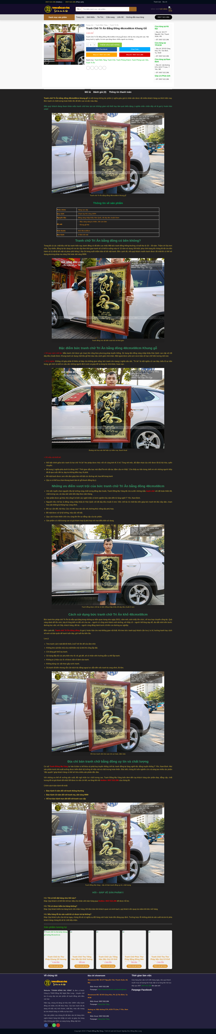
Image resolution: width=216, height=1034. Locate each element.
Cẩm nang (110, 17)
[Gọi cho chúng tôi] (54, 1025)
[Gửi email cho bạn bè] (96, 68)
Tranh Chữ (111, 60)
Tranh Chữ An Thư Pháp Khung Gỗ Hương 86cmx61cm (55, 958)
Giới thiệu (91, 17)
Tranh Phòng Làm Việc (140, 60)
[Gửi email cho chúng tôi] (171, 2)
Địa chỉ (165, 2)
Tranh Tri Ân (114, 25)
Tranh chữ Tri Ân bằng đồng (67, 630)
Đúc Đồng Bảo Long (134, 1031)
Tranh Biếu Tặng (101, 25)
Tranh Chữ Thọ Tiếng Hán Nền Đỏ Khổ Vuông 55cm (81, 958)
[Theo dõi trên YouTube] (58, 1025)
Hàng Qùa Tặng (103, 1004)
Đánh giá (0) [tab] (99, 92)
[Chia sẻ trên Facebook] (88, 68)
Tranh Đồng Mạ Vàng (59, 766)
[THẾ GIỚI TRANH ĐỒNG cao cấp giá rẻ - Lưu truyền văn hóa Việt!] (58, 9)
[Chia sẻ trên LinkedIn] (104, 68)
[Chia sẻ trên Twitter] (92, 68)
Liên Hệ (120, 17)
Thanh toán (157, 2)
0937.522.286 (50, 2)
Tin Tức (100, 17)
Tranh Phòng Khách (123, 60)
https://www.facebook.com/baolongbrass (112, 989)
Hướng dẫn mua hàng (135, 17)
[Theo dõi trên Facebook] (169, 2)
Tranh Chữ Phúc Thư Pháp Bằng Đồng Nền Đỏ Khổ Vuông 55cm (134, 958)
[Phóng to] (47, 62)
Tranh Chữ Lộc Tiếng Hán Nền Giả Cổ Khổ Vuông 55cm (108, 958)
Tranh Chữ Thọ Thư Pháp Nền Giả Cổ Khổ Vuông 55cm (160, 958)
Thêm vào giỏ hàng (110, 45)
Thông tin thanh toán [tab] (120, 92)
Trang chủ (80, 17)
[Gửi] (133, 9)
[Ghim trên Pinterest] (100, 68)
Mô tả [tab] (88, 92)
